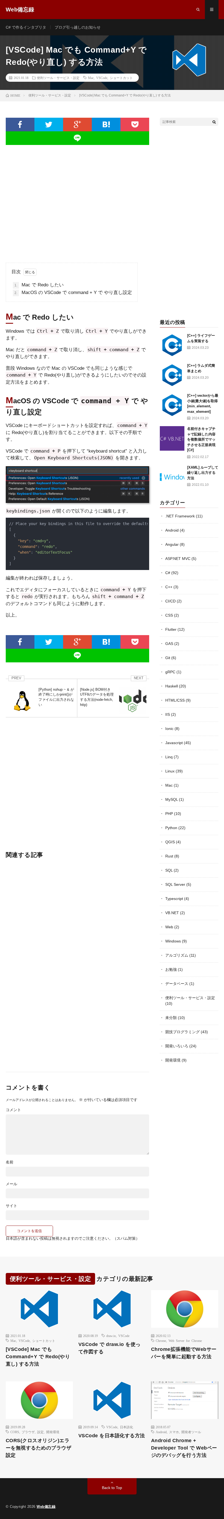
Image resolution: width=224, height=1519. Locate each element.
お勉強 (171, 969)
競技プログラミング (182, 1032)
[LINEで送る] (77, 138)
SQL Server (175, 884)
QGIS (170, 842)
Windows (173, 941)
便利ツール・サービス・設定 (58, 77)
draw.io (111, 1335)
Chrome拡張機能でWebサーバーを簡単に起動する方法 (184, 1353)
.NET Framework (180, 516)
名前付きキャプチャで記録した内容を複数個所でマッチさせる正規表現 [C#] (201, 439)
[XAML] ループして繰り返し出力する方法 (202, 472)
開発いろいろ (176, 1046)
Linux (170, 771)
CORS (14, 1431)
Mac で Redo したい (39, 284)
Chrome (161, 1340)
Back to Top (112, 1487)
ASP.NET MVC (177, 558)
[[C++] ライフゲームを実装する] (172, 345)
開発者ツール (191, 1431)
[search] (214, 122)
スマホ (174, 1431)
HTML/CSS (175, 700)
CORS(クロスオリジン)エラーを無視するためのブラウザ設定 (39, 1448)
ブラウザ (28, 1431)
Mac (91, 77)
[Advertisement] (77, 199)
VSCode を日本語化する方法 (111, 1435)
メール (11, 1184)
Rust (169, 856)
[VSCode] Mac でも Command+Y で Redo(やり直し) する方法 (38, 1357)
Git (167, 658)
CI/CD (170, 601)
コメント (13, 1110)
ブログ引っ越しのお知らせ (78, 27)
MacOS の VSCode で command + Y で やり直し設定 (73, 292)
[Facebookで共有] (20, 124)
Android (172, 530)
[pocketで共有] (134, 124)
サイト (11, 1206)
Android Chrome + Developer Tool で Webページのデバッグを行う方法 (184, 1448)
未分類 (171, 1017)
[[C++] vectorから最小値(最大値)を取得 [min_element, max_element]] (172, 405)
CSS (169, 615)
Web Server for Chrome (185, 1340)
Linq (169, 757)
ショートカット (121, 77)
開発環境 (173, 1060)
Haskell (171, 686)
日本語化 (126, 1427)
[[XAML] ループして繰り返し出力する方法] (172, 477)
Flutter (170, 629)
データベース (176, 983)
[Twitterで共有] (48, 124)
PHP (169, 813)
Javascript (174, 743)
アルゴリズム (176, 955)
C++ (168, 587)
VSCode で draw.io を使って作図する (109, 1348)
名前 (9, 1162)
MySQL (171, 799)
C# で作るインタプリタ (26, 27)
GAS (169, 643)
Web (169, 927)
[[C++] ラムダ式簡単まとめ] (172, 375)
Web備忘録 (46, 1507)
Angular (172, 544)
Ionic (169, 728)
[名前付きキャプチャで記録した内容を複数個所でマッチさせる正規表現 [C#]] (172, 438)
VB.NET (172, 913)
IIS (167, 714)
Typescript (174, 898)
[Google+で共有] (77, 124)
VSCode (101, 77)
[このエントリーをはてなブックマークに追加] (106, 124)
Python (171, 828)
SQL (169, 870)
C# (167, 573)
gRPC (170, 672)
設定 (40, 1431)
